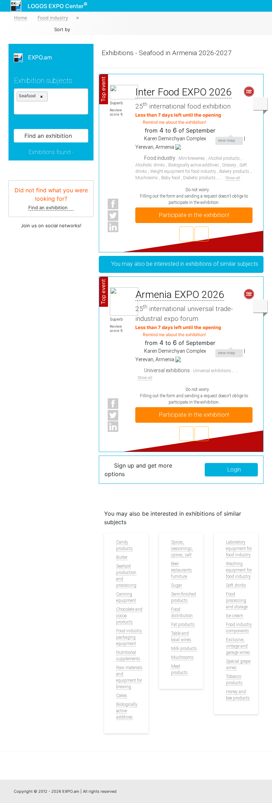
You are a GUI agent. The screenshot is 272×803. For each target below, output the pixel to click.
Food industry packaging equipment (129, 637)
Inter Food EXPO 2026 (183, 92)
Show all (233, 178)
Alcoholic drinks (150, 165)
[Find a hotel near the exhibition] (186, 234)
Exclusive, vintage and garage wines (238, 646)
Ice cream (234, 615)
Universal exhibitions (212, 370)
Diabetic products (199, 177)
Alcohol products (224, 158)
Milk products (184, 648)
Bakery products (234, 171)
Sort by (62, 29)
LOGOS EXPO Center (57, 5)
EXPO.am (37, 57)
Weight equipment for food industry (183, 171)
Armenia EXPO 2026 (179, 294)
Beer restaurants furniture (181, 570)
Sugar (176, 585)
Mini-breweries (191, 158)
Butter (122, 557)
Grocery (229, 165)
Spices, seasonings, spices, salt (182, 548)
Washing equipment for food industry (239, 570)
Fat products (183, 624)
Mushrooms (146, 177)
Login (233, 469)
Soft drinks (236, 585)
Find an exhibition (48, 207)
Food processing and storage (237, 600)
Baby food (170, 177)
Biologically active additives (193, 165)
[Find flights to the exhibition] (201, 234)
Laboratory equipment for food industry (239, 548)
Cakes (121, 695)
